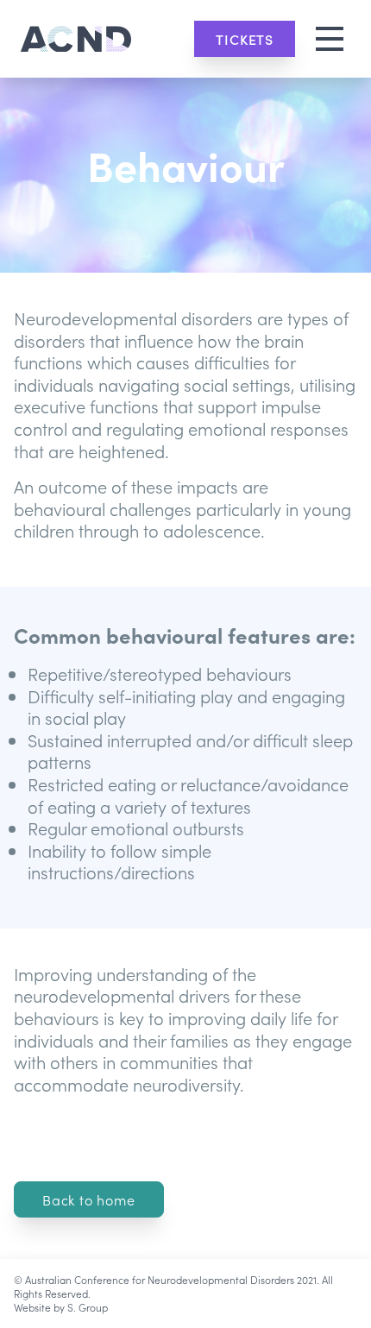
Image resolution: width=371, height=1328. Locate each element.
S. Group (87, 1307)
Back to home (88, 1199)
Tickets (245, 38)
